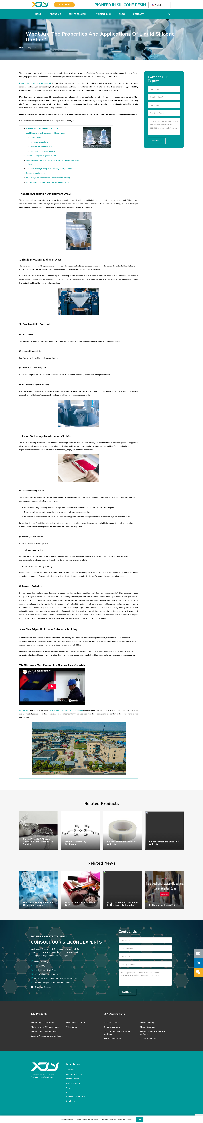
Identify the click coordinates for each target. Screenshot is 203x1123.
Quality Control (72, 1079)
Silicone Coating (111, 1022)
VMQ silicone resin (56, 710)
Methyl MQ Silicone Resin (42, 1022)
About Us (70, 1070)
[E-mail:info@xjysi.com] (33, 987)
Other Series (71, 1027)
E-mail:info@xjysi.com (43, 987)
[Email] (198, 953)
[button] (62, 14)
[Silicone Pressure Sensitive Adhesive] (122, 830)
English (157, 5)
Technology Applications (35, 173)
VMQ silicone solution (74, 710)
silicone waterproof (112, 1038)
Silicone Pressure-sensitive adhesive (47, 1036)
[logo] (40, 4)
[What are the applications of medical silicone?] (38, 890)
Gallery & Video (73, 1083)
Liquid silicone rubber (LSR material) (35, 83)
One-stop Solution (74, 1074)
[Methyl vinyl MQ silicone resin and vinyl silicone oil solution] (38, 830)
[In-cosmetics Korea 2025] (164, 890)
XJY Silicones (24, 710)
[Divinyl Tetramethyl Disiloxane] (80, 830)
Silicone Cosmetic (112, 1027)
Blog (68, 1092)
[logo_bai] (47, 1066)
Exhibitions (71, 1101)
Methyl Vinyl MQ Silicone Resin (45, 1027)
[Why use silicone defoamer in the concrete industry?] (122, 890)
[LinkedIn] (198, 963)
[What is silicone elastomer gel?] (80, 890)
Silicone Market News (76, 1096)
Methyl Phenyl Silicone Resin (44, 1031)
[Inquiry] (198, 972)
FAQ (68, 1087)
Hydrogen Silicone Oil (75, 1022)
